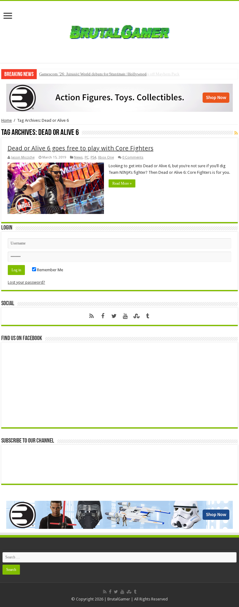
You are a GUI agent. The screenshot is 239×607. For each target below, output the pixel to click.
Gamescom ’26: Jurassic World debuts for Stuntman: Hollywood (93, 74)
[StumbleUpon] (136, 316)
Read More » (122, 183)
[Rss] (91, 316)
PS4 (93, 157)
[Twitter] (114, 316)
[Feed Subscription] (236, 132)
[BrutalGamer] (119, 30)
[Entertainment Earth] (119, 97)
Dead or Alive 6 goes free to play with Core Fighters (80, 148)
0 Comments (132, 157)
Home (6, 120)
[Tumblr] (147, 316)
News (78, 157)
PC (87, 157)
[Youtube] (125, 316)
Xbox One (106, 157)
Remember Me (49, 270)
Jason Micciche (23, 157)
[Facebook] (103, 316)
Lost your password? (26, 282)
